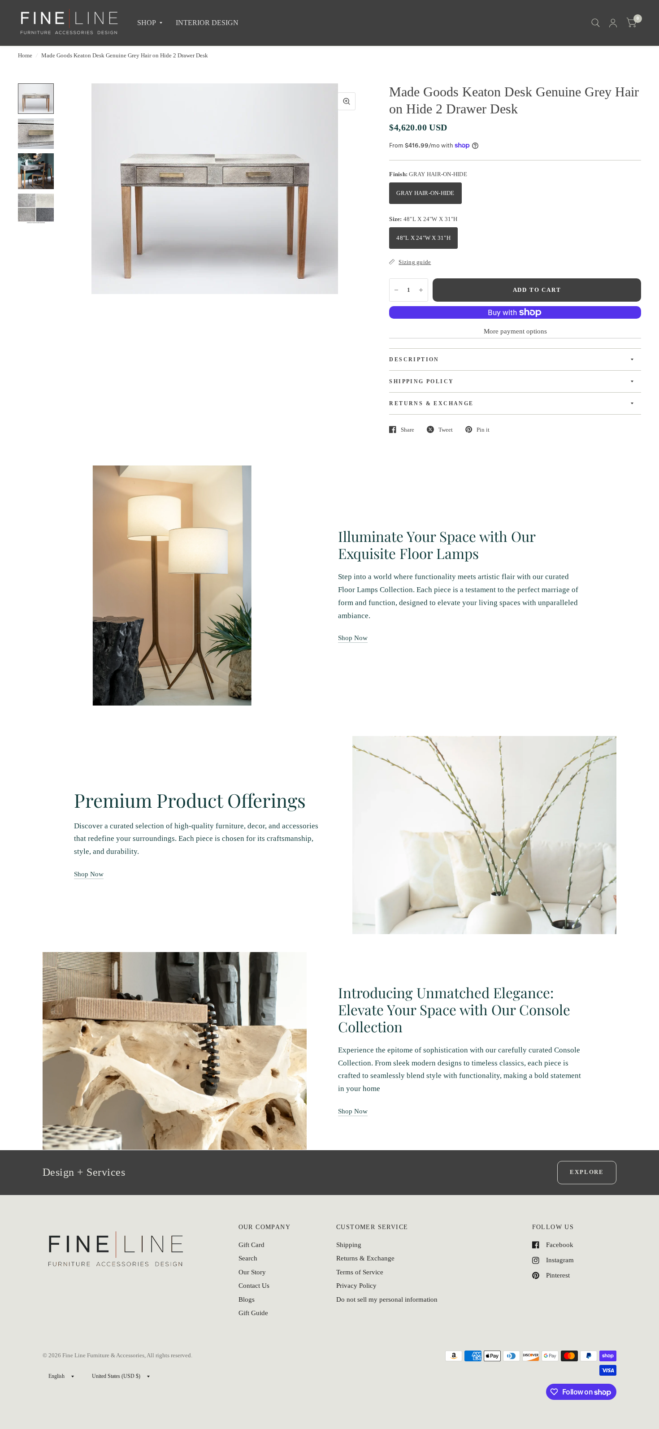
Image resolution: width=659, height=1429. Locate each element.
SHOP (146, 22)
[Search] (595, 23)
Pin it (483, 429)
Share (407, 429)
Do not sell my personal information (387, 1299)
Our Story (252, 1272)
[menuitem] (149, 23)
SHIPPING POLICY (421, 381)
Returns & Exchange (365, 1258)
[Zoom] (347, 101)
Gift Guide (253, 1312)
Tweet (445, 429)
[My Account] (613, 23)
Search (247, 1258)
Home (25, 55)
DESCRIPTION (414, 359)
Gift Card (251, 1244)
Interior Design (207, 22)
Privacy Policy (356, 1285)
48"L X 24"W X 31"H (423, 237)
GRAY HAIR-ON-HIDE (425, 193)
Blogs (246, 1299)
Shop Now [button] (353, 637)
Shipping (348, 1244)
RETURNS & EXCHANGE (431, 403)
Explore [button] (587, 1172)
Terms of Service (359, 1272)
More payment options (515, 331)
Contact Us (253, 1285)
